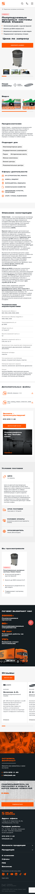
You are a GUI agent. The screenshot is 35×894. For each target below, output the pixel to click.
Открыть (6, 720)
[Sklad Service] (3, 3)
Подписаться (17, 804)
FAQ (4, 863)
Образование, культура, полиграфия (14, 191)
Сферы (6, 859)
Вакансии (7, 866)
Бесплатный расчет (14, 426)
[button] (30, 622)
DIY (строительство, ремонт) (16, 175)
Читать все (8, 677)
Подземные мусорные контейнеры (14, 9)
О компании (8, 855)
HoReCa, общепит (11, 179)
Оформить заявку (17, 45)
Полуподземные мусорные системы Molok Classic (13, 571)
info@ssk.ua (9, 775)
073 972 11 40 (9, 419)
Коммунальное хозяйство (15, 187)
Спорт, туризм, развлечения (16, 196)
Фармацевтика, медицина (15, 183)
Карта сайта (5, 878)
